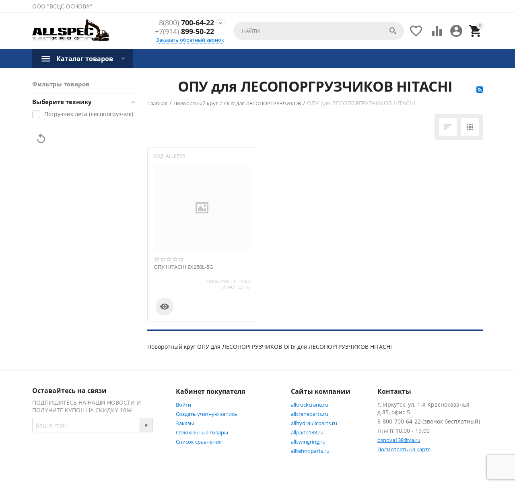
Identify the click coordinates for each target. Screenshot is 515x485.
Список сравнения (199, 441)
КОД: (159, 156)
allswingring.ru (308, 441)
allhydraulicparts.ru (314, 423)
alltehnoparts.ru (310, 450)
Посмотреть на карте (404, 449)
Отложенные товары (202, 432)
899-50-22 (184, 31)
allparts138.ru (307, 432)
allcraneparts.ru (309, 413)
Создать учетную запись (206, 413)
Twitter (102, 467)
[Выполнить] (146, 425)
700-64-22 (186, 22)
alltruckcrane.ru (309, 404)
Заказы (185, 423)
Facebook (62, 467)
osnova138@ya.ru (398, 440)
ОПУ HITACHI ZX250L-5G (183, 267)
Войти (183, 404)
